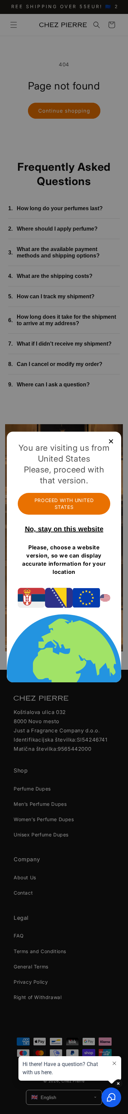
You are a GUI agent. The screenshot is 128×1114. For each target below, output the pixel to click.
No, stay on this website (64, 529)
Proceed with (64, 503)
